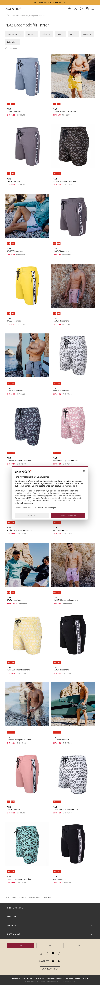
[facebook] (47, 953)
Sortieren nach (13, 34)
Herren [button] (21, 898)
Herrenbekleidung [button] (34, 898)
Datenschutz (40, 978)
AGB (32, 978)
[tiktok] (58, 953)
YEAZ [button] (14, 898)
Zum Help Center (50, 969)
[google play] (58, 961)
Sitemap (25, 978)
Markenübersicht (81, 978)
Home (7, 898)
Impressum (16, 978)
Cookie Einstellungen (55, 978)
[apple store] (52, 961)
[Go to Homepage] (13, 9)
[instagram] (41, 953)
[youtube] (52, 953)
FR (50, 945)
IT (79, 945)
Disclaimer (69, 978)
